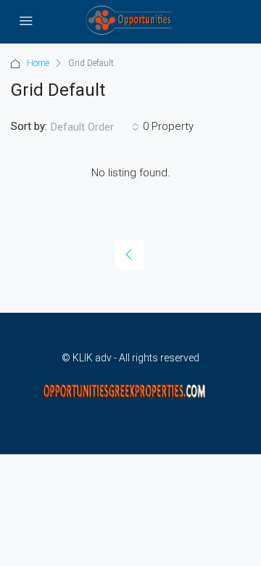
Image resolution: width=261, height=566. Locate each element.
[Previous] (129, 254)
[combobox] (95, 127)
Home (38, 63)
